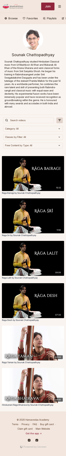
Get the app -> (34, 433)
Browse (13, 18)
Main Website (43, 428)
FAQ (35, 424)
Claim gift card (25, 428)
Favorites (32, 18)
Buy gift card (47, 424)
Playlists (52, 18)
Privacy (25, 424)
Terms (15, 424)
